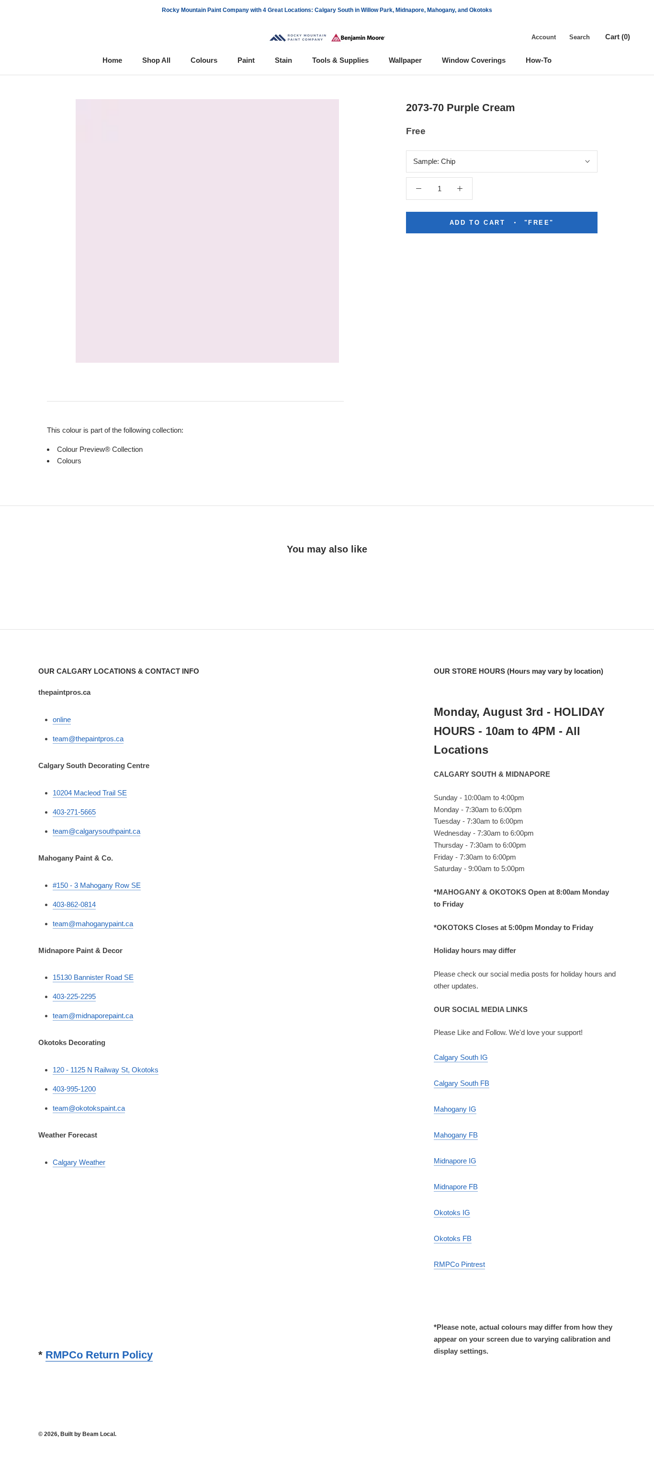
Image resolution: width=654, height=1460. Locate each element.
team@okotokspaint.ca (89, 1108)
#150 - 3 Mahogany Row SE (97, 885)
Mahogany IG (455, 1109)
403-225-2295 (74, 996)
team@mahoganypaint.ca (93, 924)
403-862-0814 (74, 904)
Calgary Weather (79, 1162)
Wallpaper (405, 60)
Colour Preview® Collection (100, 449)
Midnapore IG (455, 1161)
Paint (246, 60)
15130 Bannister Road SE (93, 977)
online (62, 719)
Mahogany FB (456, 1135)
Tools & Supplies (340, 60)
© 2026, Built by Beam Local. (77, 1434)
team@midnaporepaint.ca (93, 1016)
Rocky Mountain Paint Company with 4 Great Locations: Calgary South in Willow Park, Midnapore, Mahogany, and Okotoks (327, 10)
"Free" (502, 222)
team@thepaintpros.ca (88, 739)
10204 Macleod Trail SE (90, 793)
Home (112, 60)
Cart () (617, 37)
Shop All (156, 60)
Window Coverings (474, 60)
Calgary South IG (461, 1057)
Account (543, 37)
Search (579, 37)
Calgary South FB (461, 1083)
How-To (539, 60)
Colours (204, 60)
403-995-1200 (74, 1089)
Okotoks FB (453, 1238)
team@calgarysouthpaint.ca (96, 831)
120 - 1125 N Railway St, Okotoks (105, 1070)
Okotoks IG (452, 1212)
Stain (283, 60)
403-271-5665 (74, 812)
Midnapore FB (456, 1187)
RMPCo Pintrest (459, 1264)
